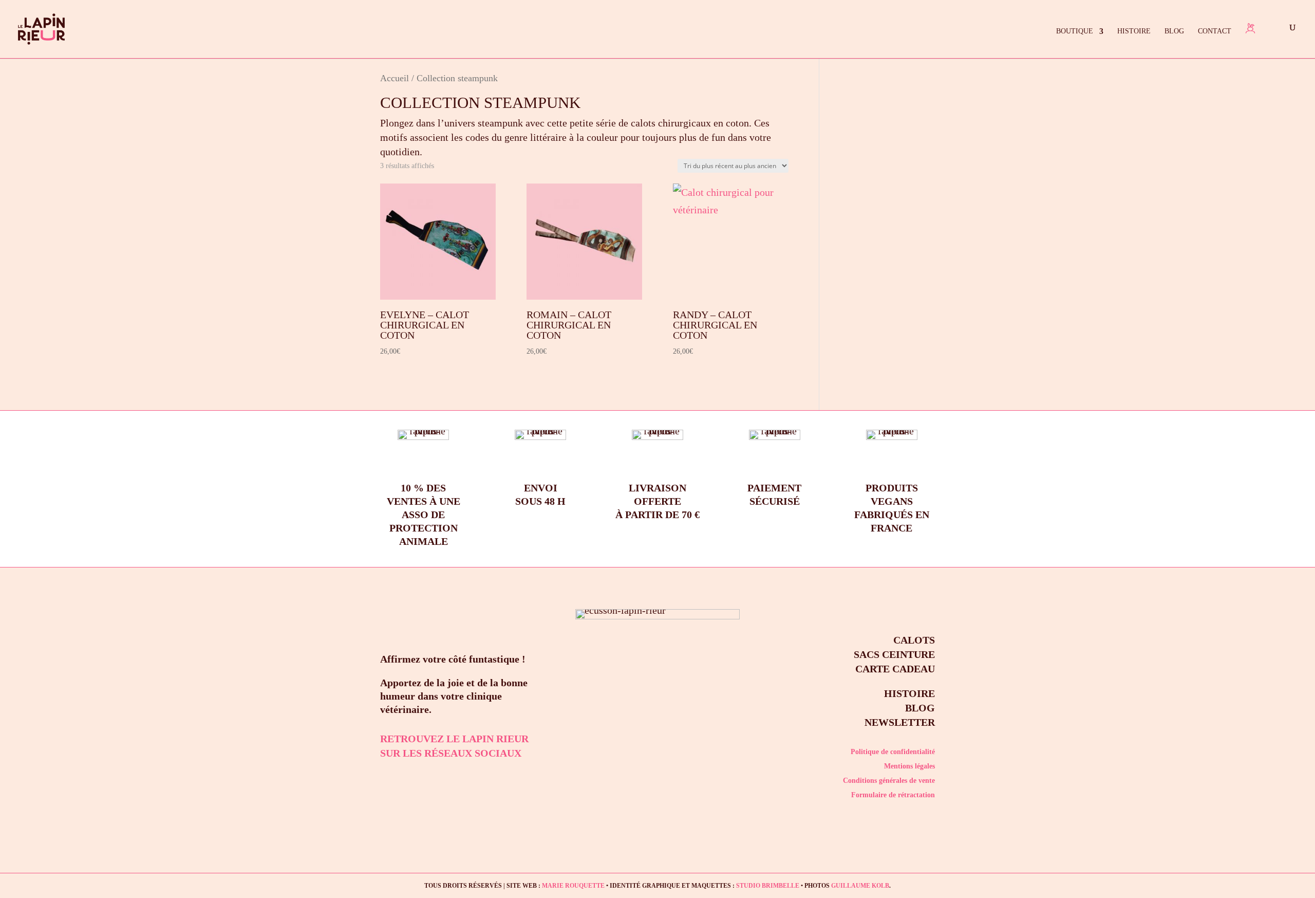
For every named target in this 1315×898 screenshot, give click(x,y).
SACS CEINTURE (894, 654)
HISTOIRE (909, 693)
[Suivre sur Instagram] (385, 776)
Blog (1174, 31)
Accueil (394, 78)
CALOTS (914, 640)
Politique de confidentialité (893, 752)
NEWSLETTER (900, 722)
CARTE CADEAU (895, 668)
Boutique (1074, 31)
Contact (1214, 31)
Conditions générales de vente (889, 780)
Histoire (1134, 31)
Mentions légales (909, 766)
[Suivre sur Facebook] (415, 776)
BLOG (920, 707)
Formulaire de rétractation (893, 795)
